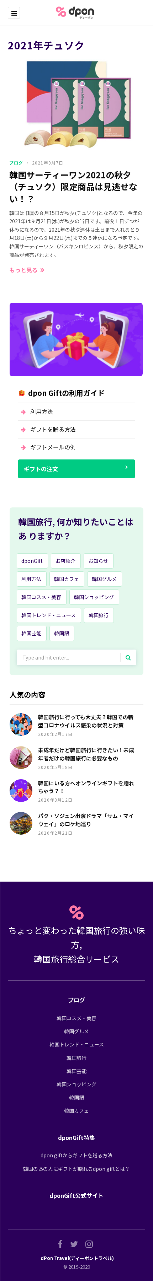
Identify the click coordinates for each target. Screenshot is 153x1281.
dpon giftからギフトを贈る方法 (76, 1155)
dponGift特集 (76, 1137)
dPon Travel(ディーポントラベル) (77, 1258)
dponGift (32, 560)
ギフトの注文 (41, 468)
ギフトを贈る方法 (53, 429)
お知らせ (98, 560)
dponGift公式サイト (76, 1195)
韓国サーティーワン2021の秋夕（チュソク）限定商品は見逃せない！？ (73, 187)
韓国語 (61, 633)
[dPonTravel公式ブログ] (76, 13)
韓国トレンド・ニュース (48, 615)
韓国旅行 (99, 615)
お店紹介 (65, 560)
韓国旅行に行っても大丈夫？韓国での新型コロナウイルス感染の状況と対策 (85, 721)
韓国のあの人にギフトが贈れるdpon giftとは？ (76, 1168)
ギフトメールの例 (53, 447)
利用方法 (41, 411)
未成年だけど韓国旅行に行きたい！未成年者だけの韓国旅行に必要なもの (86, 754)
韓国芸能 (31, 633)
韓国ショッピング (94, 597)
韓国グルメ (104, 578)
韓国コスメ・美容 (41, 597)
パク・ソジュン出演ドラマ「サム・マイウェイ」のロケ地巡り (86, 820)
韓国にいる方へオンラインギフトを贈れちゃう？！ (86, 787)
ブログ (16, 163)
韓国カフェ (66, 578)
